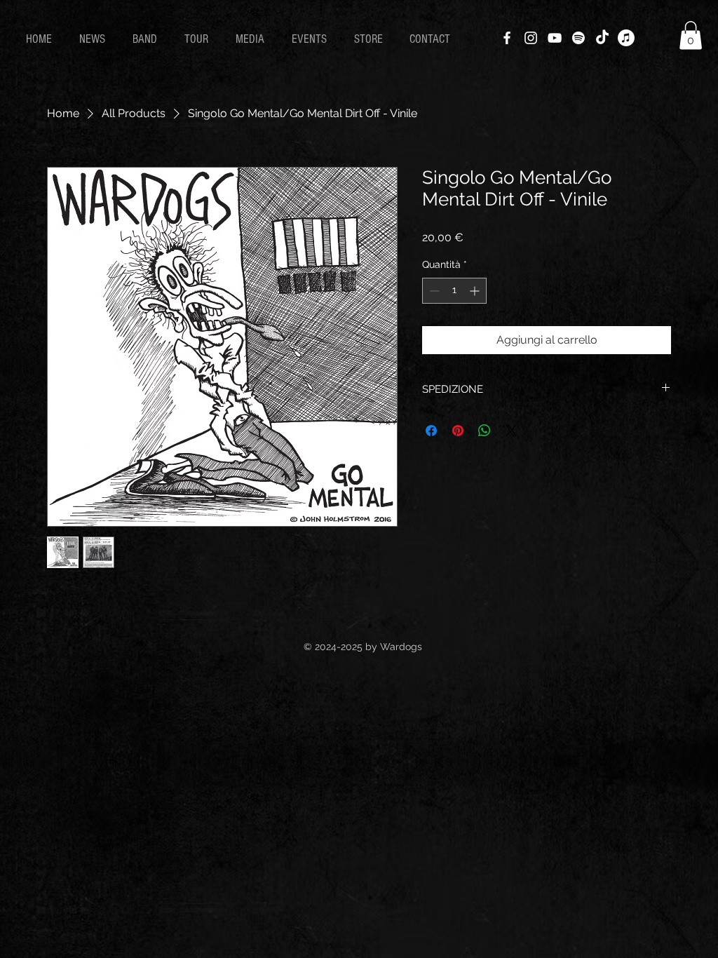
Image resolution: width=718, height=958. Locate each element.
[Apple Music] (626, 37)
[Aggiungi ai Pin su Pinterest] (457, 430)
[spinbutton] (454, 290)
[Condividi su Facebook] (431, 430)
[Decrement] (433, 290)
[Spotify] (578, 37)
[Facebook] (507, 37)
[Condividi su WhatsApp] (484, 430)
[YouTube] (554, 37)
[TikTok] (602, 37)
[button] (691, 35)
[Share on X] (511, 430)
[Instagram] (530, 37)
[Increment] (476, 290)
